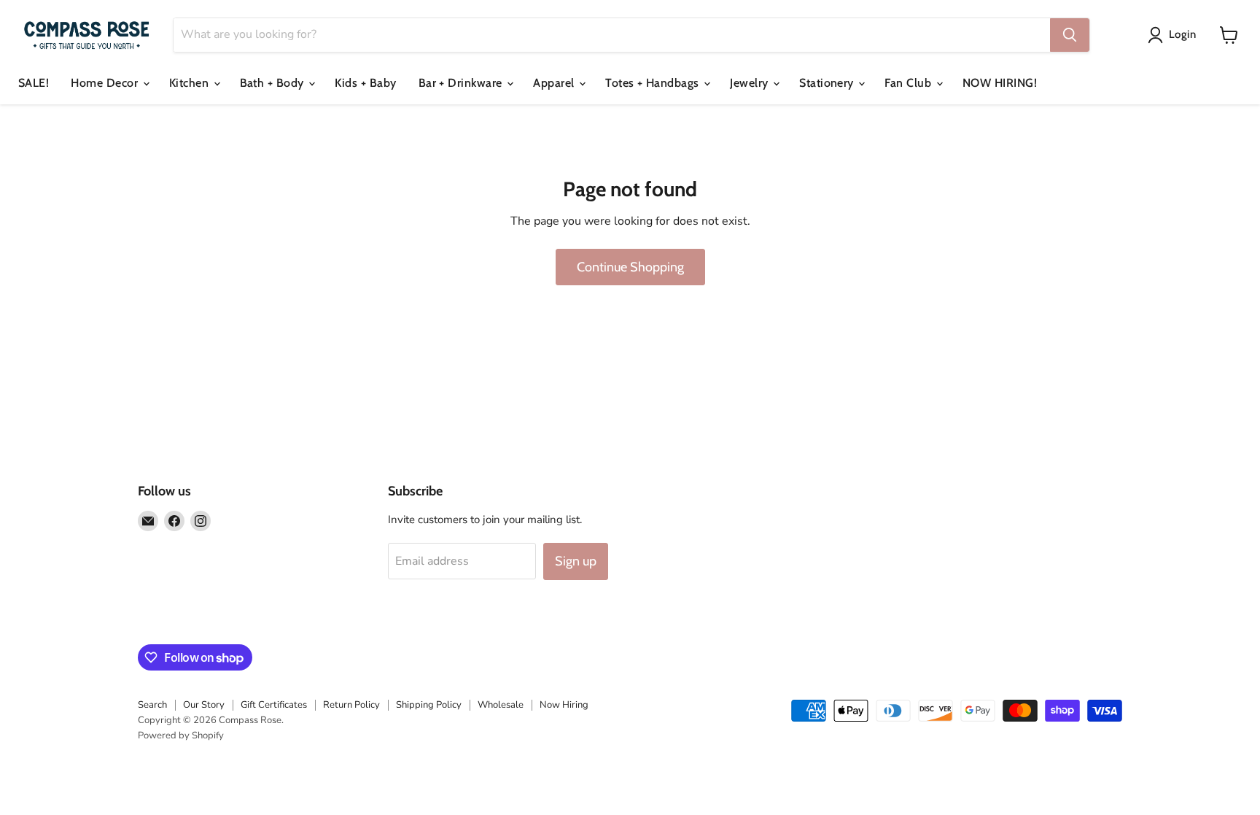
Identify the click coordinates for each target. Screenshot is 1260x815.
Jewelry (750, 83)
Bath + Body (274, 83)
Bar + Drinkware (462, 83)
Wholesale (501, 704)
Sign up (575, 561)
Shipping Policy (429, 704)
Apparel (555, 83)
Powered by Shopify (181, 735)
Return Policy (351, 704)
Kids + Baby (365, 83)
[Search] (1069, 35)
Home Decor (106, 83)
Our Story (204, 704)
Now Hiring (564, 704)
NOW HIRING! (999, 83)
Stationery (828, 83)
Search (152, 704)
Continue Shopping (630, 267)
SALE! (33, 83)
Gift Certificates (274, 704)
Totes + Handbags (653, 83)
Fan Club (909, 83)
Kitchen (190, 83)
